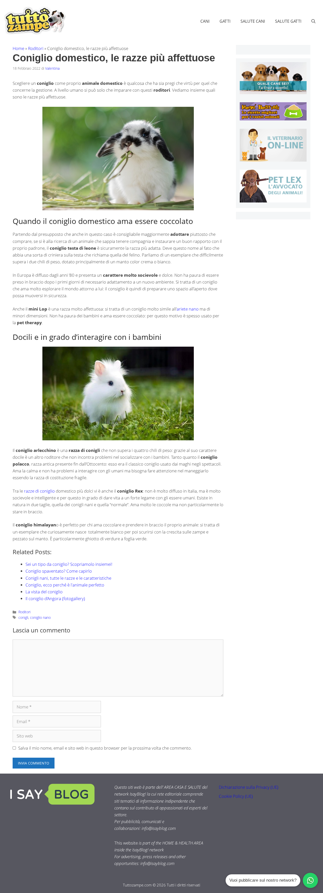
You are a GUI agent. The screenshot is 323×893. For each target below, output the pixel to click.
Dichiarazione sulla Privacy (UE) (248, 787)
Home (18, 48)
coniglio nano (40, 617)
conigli (23, 617)
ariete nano (188, 309)
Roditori (35, 48)
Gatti (225, 21)
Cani (204, 21)
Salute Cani (252, 21)
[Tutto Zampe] (34, 20)
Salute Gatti (288, 21)
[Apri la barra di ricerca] (313, 21)
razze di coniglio (39, 491)
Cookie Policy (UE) (236, 796)
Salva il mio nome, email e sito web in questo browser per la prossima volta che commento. (105, 748)
